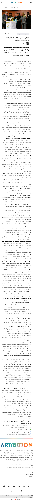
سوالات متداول (29, 474)
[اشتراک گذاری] (5, 33)
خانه (30, 7)
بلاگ (27, 7)
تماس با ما (30, 473)
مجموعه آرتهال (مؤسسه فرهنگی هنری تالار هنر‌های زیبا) (17, 496)
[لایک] (9, 33)
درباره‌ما (31, 476)
